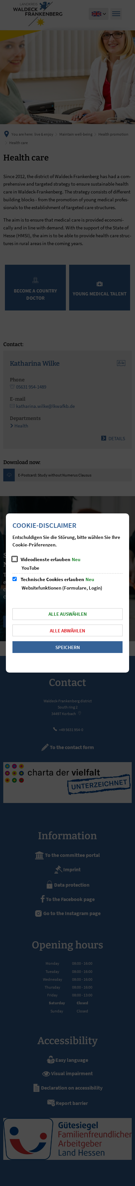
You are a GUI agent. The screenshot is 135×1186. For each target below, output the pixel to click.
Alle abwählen (67, 630)
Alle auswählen (67, 614)
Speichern (67, 647)
